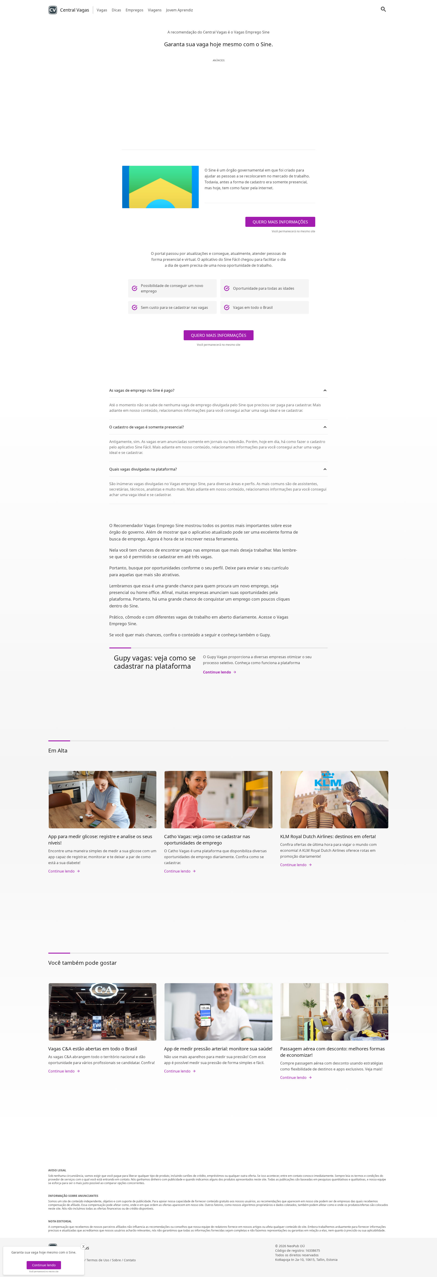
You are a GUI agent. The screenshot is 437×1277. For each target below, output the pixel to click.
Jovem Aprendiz (179, 10)
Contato (130, 1260)
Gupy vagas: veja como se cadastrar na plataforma (155, 662)
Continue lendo (44, 1265)
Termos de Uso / (99, 1260)
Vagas (102, 10)
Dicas (116, 10)
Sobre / (118, 1260)
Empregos (134, 10)
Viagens (155, 10)
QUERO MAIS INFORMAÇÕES (280, 222)
